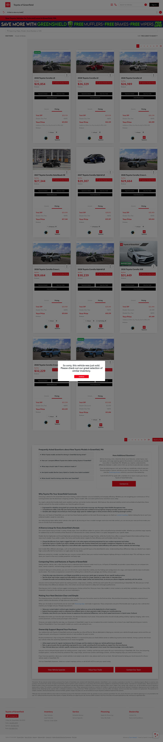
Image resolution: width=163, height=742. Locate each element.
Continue (81, 376)
